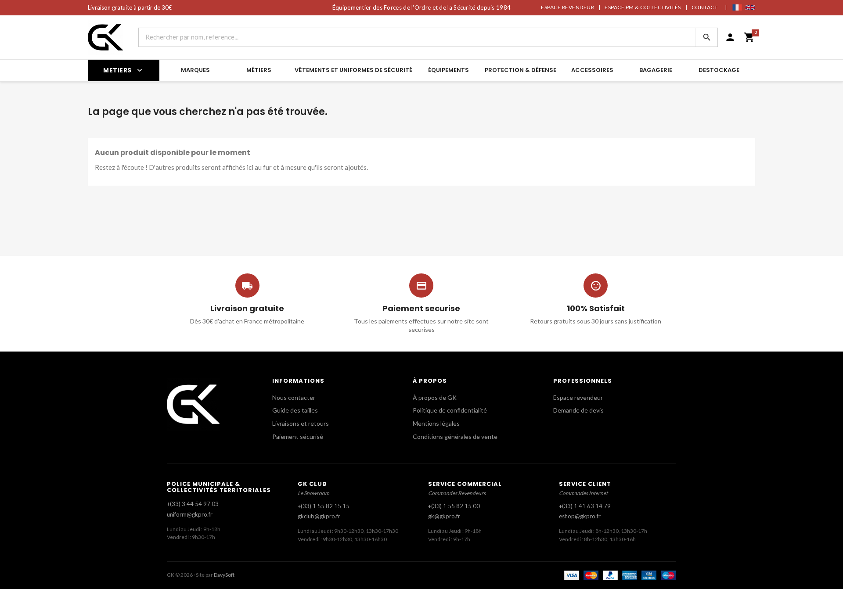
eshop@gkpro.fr (580, 516)
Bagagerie (655, 70)
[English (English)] (750, 7)
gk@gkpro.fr (444, 516)
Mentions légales (436, 423)
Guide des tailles (295, 410)
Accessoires (592, 70)
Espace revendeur (578, 397)
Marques (195, 70)
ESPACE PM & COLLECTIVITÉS (643, 7)
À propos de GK (435, 397)
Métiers (258, 70)
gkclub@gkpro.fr (319, 516)
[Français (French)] (737, 7)
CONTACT (705, 7)
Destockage (719, 70)
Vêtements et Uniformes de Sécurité (353, 70)
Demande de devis (578, 410)
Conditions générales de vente (455, 436)
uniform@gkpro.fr (190, 514)
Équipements (448, 70)
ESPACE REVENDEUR (567, 7)
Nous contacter (293, 397)
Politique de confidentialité (450, 410)
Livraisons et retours (300, 423)
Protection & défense (520, 70)
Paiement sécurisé (297, 436)
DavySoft (224, 574)
